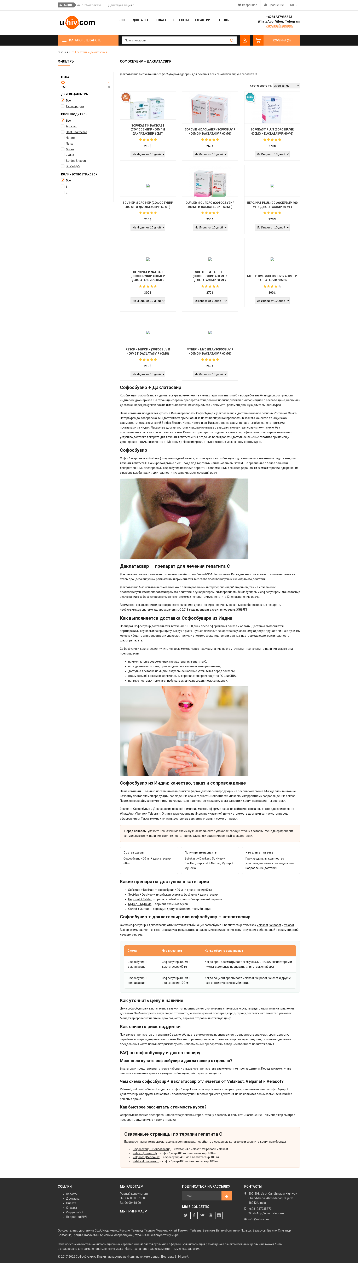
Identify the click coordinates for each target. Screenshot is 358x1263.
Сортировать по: (261, 85)
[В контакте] (202, 1215)
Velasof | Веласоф (145, 1153)
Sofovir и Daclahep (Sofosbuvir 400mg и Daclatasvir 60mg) (210, 131)
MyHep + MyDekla (139, 904)
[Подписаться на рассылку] (226, 1195)
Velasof (289, 925)
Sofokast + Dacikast (141, 889)
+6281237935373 (279, 17)
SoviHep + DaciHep (140, 894)
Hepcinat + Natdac (140, 899)
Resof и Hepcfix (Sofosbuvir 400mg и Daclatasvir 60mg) (148, 351)
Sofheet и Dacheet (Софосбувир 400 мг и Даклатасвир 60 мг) (210, 276)
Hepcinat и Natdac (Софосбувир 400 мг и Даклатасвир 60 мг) (148, 276)
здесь (258, 441)
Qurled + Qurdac (138, 908)
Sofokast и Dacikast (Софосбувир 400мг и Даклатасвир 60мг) (148, 129)
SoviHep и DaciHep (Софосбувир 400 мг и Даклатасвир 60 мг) (148, 205)
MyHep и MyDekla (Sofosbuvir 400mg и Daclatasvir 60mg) (210, 351)
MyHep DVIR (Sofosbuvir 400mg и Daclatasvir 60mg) (272, 278)
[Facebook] (194, 1215)
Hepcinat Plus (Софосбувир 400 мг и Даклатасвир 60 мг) (272, 205)
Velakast (262, 925)
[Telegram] (210, 1215)
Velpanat (275, 925)
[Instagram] (219, 1215)
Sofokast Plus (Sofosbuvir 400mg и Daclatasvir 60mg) (272, 131)
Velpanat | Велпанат (146, 1157)
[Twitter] (185, 1215)
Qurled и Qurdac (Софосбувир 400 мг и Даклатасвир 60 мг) (210, 205)
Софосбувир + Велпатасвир (152, 1149)
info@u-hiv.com (258, 1219)
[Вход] (245, 40)
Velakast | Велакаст (146, 1161)
